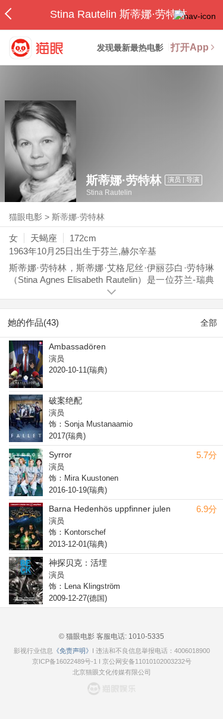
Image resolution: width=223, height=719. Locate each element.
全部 (208, 322)
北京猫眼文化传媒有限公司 (112, 672)
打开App (190, 47)
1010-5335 (145, 636)
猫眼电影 (25, 217)
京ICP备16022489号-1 (64, 661)
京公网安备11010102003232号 (146, 661)
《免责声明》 (72, 650)
